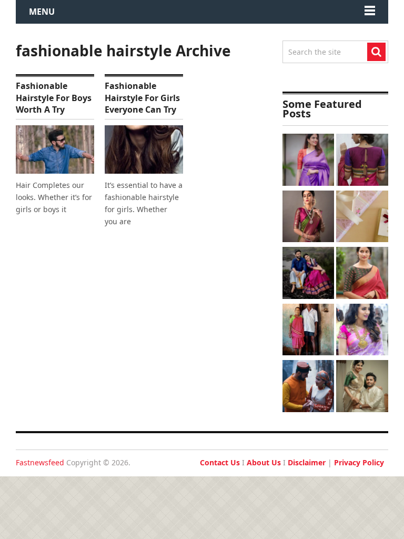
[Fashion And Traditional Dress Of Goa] (308, 331)
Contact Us (220, 462)
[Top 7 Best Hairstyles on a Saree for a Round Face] (362, 331)
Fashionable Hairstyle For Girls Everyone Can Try (142, 97)
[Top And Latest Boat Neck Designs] (362, 274)
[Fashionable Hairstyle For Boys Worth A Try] (55, 149)
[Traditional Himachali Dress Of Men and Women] (308, 387)
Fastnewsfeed (40, 462)
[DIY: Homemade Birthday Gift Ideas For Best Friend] (362, 218)
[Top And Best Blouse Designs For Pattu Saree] (308, 218)
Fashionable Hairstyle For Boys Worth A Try (54, 97)
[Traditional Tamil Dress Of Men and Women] (308, 274)
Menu (42, 11)
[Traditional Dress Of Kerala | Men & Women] (362, 387)
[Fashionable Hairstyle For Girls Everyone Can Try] (144, 149)
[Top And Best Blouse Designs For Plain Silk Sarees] (308, 161)
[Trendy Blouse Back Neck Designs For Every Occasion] (362, 161)
